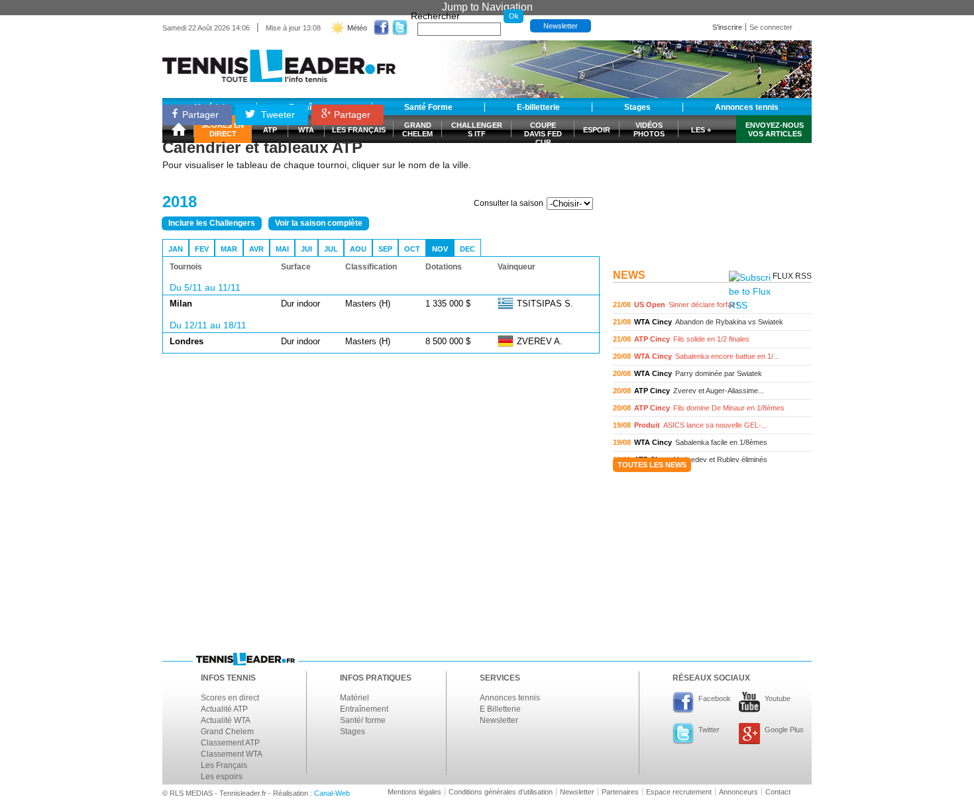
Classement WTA (231, 754)
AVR (256, 249)
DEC (467, 249)
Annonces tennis (510, 697)
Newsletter (560, 26)
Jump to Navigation (487, 7)
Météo (357, 28)
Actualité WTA (225, 720)
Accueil (178, 129)
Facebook (714, 698)
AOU (358, 249)
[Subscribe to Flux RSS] (750, 291)
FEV (202, 249)
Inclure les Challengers (211, 223)
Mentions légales (414, 792)
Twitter (709, 730)
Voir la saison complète (318, 223)
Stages (352, 731)
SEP (385, 249)
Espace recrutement (679, 792)
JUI (306, 249)
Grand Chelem (227, 731)
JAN (175, 249)
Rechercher (435, 16)
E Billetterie (500, 709)
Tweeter (276, 114)
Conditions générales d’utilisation (501, 792)
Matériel (354, 697)
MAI (282, 249)
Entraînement (364, 709)
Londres (186, 341)
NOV (440, 249)
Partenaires (620, 792)
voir (712, 305)
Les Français (224, 765)
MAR (229, 249)
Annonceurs (738, 792)
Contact (777, 792)
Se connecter (770, 27)
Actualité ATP (224, 709)
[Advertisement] (712, 180)
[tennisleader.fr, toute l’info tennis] (279, 61)
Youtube (777, 698)
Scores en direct (230, 697)
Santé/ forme (363, 720)
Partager (200, 114)
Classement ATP (230, 742)
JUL (331, 249)
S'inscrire (727, 27)
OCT (412, 249)
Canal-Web (332, 793)
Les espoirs (222, 776)
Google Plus (784, 730)
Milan (181, 304)
